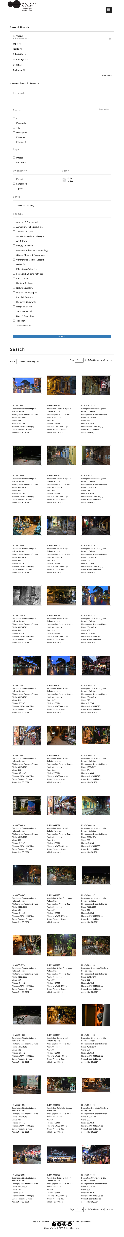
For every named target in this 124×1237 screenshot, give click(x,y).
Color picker (69, 180)
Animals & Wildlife (24, 231)
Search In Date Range (25, 205)
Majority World (50, 1228)
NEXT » (110, 360)
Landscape (21, 184)
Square (19, 188)
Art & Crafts (21, 241)
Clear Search (107, 75)
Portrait (20, 179)
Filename (20, 137)
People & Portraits (24, 297)
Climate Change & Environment (30, 255)
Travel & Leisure (23, 325)
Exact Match (104, 109)
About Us (36, 1222)
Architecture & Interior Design (30, 236)
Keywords (21, 123)
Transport (21, 321)
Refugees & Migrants (26, 302)
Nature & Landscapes (26, 292)
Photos (19, 158)
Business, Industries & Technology (32, 250)
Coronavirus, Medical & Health (30, 260)
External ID (21, 142)
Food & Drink (22, 278)
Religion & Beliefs (24, 306)
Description (21, 132)
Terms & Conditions (83, 1222)
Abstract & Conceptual (27, 222)
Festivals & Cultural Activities (29, 274)
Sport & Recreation (25, 316)
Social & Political (24, 311)
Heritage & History (24, 283)
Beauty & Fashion (24, 245)
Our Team (45, 1222)
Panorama (21, 162)
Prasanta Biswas (25, 430)
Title (18, 128)
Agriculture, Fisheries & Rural (29, 227)
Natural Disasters (24, 288)
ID (17, 118)
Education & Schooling (26, 269)
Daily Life (20, 264)
